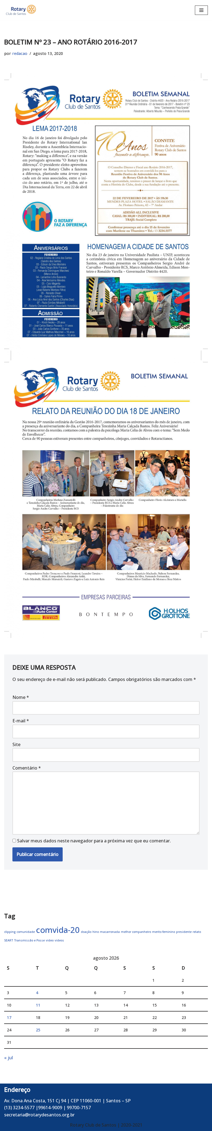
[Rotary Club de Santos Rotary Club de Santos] (20, 10)
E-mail (20, 721)
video (50, 940)
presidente (184, 932)
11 (38, 1005)
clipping (9, 932)
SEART (8, 940)
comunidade (26, 932)
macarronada (110, 932)
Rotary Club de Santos (93, 1125)
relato (197, 932)
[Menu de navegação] (201, 10)
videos (59, 940)
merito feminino (163, 932)
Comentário (26, 768)
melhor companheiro (136, 932)
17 (9, 1017)
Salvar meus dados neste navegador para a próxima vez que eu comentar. (94, 841)
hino (95, 932)
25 (38, 1029)
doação (86, 932)
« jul (8, 1058)
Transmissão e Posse (29, 940)
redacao (19, 53)
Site (16, 744)
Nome (20, 697)
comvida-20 (58, 929)
